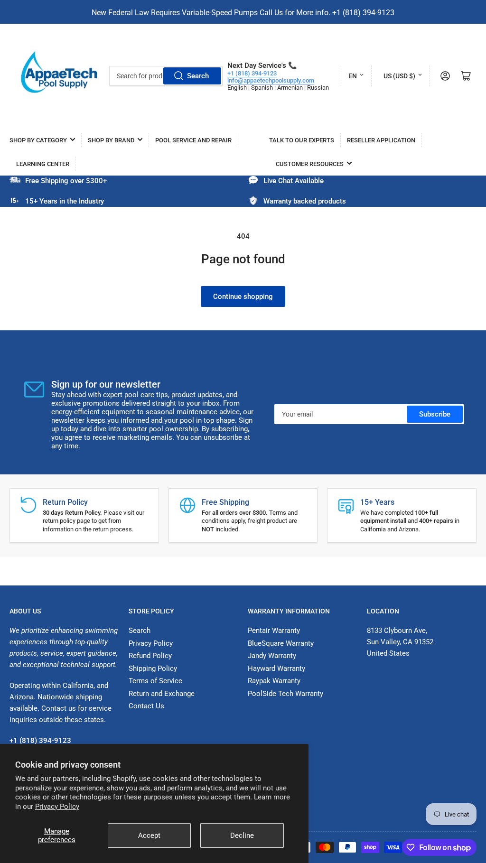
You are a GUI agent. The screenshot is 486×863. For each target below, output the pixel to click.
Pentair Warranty (274, 630)
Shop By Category (38, 140)
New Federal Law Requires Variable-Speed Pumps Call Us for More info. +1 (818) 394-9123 (243, 12)
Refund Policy (150, 655)
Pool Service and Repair (193, 140)
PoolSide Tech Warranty (285, 693)
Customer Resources (310, 163)
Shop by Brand (111, 140)
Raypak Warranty (274, 681)
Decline (242, 835)
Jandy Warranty (272, 655)
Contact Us (146, 706)
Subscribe (434, 414)
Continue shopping (243, 296)
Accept (149, 835)
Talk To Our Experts (301, 140)
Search (198, 76)
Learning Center (42, 163)
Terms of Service (155, 681)
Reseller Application (381, 140)
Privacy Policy (57, 806)
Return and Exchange (162, 693)
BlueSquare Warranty (281, 643)
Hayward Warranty (276, 668)
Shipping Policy (153, 668)
